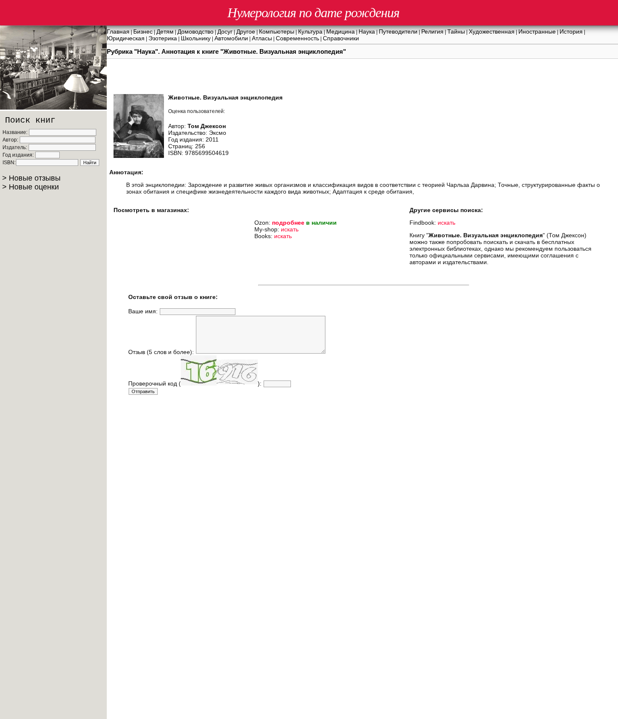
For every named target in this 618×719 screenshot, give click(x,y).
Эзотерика (162, 38)
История (571, 31)
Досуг (224, 31)
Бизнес (143, 31)
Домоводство (195, 31)
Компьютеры (276, 31)
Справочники (341, 38)
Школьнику (196, 38)
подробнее (288, 222)
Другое (245, 31)
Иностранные (537, 31)
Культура (310, 31)
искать (289, 229)
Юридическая (126, 38)
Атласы (262, 38)
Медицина (340, 31)
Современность (297, 38)
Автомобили (231, 38)
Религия (432, 31)
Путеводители (398, 31)
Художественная (492, 31)
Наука (367, 31)
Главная (118, 31)
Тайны (456, 31)
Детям (165, 31)
